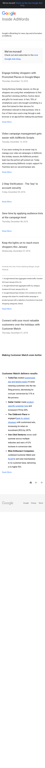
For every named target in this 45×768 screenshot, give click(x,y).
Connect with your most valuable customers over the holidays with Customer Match (21, 324)
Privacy (33, 503)
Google (26, 503)
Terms (41, 503)
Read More (7, 122)
